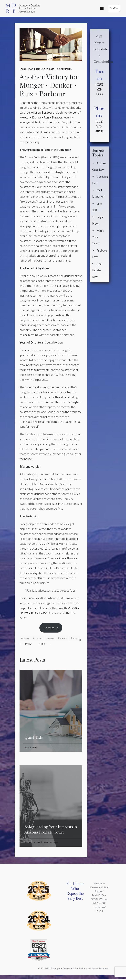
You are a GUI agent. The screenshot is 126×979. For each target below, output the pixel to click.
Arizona (25, 638)
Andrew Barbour (41, 112)
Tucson (74, 638)
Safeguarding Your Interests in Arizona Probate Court (50, 785)
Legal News (26, 69)
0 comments (64, 69)
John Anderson (67, 112)
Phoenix (62, 638)
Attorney (37, 638)
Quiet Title (33, 687)
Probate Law (32, 842)
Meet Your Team (98, 237)
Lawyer (50, 638)
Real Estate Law (97, 270)
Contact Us (51, 628)
